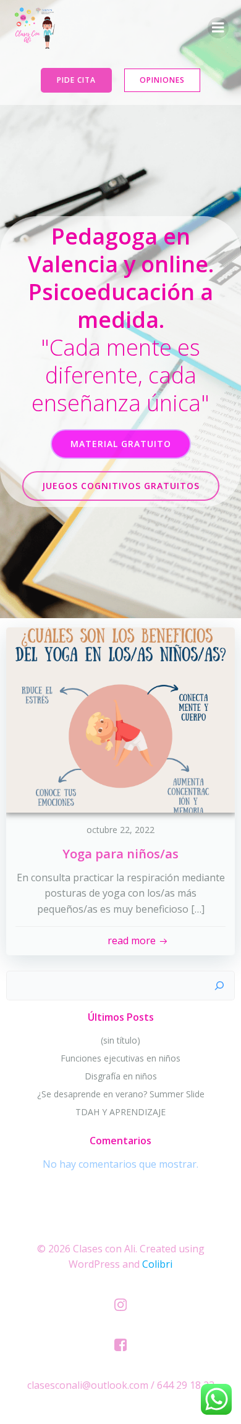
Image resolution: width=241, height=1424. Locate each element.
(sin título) (120, 1040)
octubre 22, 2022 (120, 830)
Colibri (157, 1264)
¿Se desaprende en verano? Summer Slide (121, 1094)
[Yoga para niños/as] (120, 719)
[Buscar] (219, 985)
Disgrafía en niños (121, 1076)
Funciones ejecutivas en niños (120, 1058)
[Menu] (218, 27)
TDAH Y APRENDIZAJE (120, 1112)
